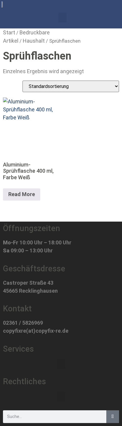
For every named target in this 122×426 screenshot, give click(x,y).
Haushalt (34, 41)
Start (9, 32)
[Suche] (112, 416)
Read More (21, 194)
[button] (62, 18)
